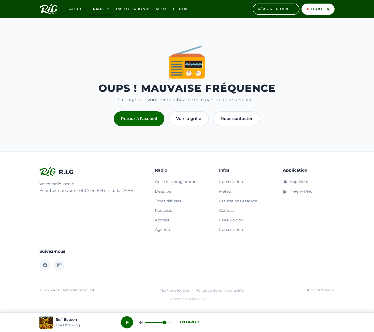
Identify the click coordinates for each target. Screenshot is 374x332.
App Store (299, 181)
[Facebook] (45, 265)
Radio (99, 9)
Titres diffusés (168, 201)
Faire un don (231, 220)
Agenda (162, 229)
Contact (182, 9)
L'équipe (163, 191)
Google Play (301, 191)
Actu (160, 9)
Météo (225, 191)
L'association (131, 9)
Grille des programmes (176, 181)
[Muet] (140, 322)
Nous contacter (237, 118)
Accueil (77, 9)
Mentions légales (175, 290)
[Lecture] (127, 322)
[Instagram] (59, 265)
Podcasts (163, 210)
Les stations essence (238, 201)
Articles (162, 220)
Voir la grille (188, 118)
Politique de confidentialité (220, 290)
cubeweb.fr (197, 299)
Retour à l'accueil (139, 118)
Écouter (320, 9)
